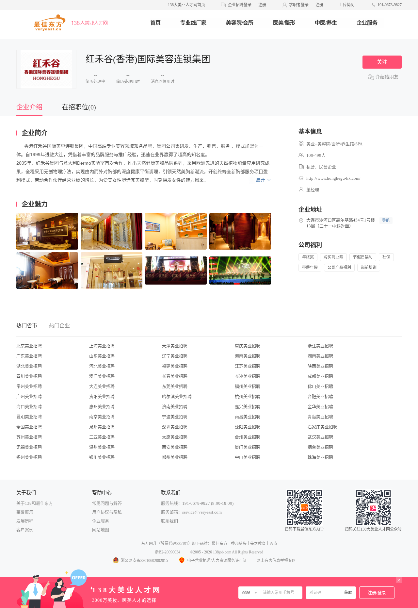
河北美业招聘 (102, 366)
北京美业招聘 (29, 345)
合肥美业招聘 (320, 396)
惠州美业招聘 (102, 406)
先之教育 (258, 543)
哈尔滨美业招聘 (177, 396)
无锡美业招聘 (29, 447)
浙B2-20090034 (167, 552)
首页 (155, 22)
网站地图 (100, 529)
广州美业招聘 (29, 396)
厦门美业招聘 (247, 447)
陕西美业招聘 (320, 366)
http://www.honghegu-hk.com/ (333, 178)
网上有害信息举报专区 (276, 560)
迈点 (273, 543)
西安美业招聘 (174, 447)
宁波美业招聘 (174, 416)
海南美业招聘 (247, 355)
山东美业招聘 (102, 355)
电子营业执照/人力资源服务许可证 (217, 560)
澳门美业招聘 (102, 376)
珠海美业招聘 (320, 457)
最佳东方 (219, 543)
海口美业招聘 (29, 406)
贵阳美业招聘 (102, 396)
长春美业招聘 (174, 376)
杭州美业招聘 (247, 396)
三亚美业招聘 (102, 437)
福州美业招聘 (247, 386)
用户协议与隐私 (107, 512)
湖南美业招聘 (320, 355)
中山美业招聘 (247, 457)
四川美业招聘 (29, 376)
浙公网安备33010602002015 (144, 560)
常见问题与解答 (107, 503)
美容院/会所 (239, 22)
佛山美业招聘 (320, 386)
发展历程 (24, 520)
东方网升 (149, 543)
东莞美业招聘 (174, 386)
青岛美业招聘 (320, 416)
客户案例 (24, 529)
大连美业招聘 (102, 386)
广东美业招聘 (29, 355)
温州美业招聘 (102, 447)
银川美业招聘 (102, 457)
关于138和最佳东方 (34, 503)
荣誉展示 (24, 512)
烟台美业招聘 (320, 447)
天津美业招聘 (174, 345)
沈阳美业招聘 (247, 426)
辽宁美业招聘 (174, 355)
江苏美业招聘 (247, 366)
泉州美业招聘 (102, 426)
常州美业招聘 (29, 386)
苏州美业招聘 (29, 437)
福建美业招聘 (174, 366)
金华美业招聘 (320, 406)
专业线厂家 (193, 22)
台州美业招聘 (247, 437)
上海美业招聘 (102, 345)
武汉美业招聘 (320, 437)
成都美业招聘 (320, 376)
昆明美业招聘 (29, 416)
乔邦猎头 (239, 543)
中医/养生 (326, 22)
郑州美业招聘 (174, 457)
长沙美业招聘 (247, 376)
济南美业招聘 (174, 406)
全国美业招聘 (29, 426)
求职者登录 (299, 5)
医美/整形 (284, 22)
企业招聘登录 (239, 5)
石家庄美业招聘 (322, 426)
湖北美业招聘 (29, 366)
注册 (262, 5)
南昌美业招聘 (247, 416)
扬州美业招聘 (29, 457)
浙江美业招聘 (320, 345)
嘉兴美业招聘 (247, 406)
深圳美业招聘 (174, 426)
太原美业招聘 (174, 437)
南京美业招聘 (102, 416)
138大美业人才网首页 (186, 5)
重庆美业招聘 (247, 345)
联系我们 (169, 520)
